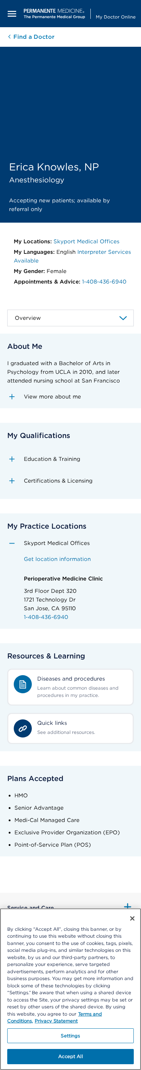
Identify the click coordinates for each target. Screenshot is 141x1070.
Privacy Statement (56, 1021)
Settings (70, 1035)
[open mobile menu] (12, 13)
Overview (28, 318)
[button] (70, 396)
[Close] (132, 918)
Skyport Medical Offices (86, 241)
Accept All (70, 1056)
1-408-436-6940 (104, 281)
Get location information (57, 559)
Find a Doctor (33, 36)
